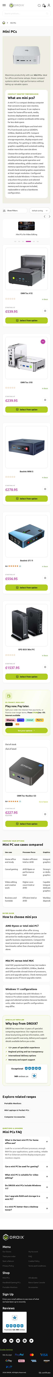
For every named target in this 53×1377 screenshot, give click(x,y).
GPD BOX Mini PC (26, 649)
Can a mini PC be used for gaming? (26, 1166)
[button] (43, 5)
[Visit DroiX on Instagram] (25, 1341)
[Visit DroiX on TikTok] (5, 1341)
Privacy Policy (8, 1266)
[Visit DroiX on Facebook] (18, 1341)
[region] (26, 878)
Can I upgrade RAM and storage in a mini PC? (26, 1197)
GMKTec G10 (26, 382)
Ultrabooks (32, 1278)
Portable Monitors (12, 1103)
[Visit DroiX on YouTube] (11, 1341)
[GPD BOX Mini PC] (26, 625)
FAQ (30, 1256)
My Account (33, 1251)
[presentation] (44, 216)
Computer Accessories (14, 1117)
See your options (25, 730)
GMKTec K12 (27, 293)
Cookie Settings (6, 1350)
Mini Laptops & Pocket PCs (16, 1110)
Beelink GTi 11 (26, 560)
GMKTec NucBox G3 (26, 796)
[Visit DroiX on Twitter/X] (31, 1341)
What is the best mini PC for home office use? (27, 1141)
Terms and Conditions (37, 1266)
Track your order (9, 1256)
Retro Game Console (36, 1282)
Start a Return (8, 1261)
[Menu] (6, 5)
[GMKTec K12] (26, 269)
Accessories (33, 1287)
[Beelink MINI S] (26, 447)
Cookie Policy (33, 1261)
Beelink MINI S (26, 471)
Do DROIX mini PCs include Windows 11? (26, 1187)
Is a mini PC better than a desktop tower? (26, 1208)
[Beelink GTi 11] (26, 536)
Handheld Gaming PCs (11, 1282)
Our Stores (7, 1251)
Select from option (28, 320)
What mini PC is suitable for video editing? (26, 1176)
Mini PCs (6, 1278)
